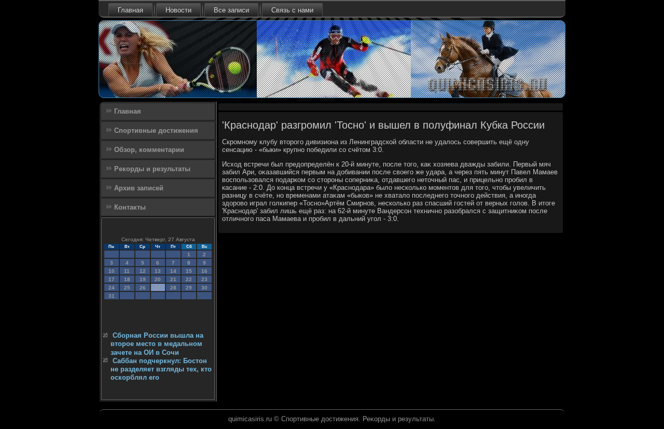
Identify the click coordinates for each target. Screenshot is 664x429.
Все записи (231, 10)
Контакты (130, 207)
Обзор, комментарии (149, 150)
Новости (178, 10)
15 (189, 271)
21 (173, 279)
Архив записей (138, 188)
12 (143, 271)
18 (127, 279)
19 (143, 279)
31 (111, 296)
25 (127, 287)
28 (173, 287)
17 (111, 279)
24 (111, 287)
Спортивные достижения (156, 130)
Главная (130, 10)
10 (111, 271)
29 (189, 287)
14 (173, 271)
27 (158, 287)
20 (158, 279)
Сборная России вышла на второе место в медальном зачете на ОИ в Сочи (156, 343)
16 (204, 271)
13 (158, 271)
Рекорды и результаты (152, 169)
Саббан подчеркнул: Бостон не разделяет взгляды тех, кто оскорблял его (161, 369)
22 (189, 279)
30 (204, 287)
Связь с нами (292, 10)
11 (127, 271)
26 (143, 287)
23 (204, 279)
